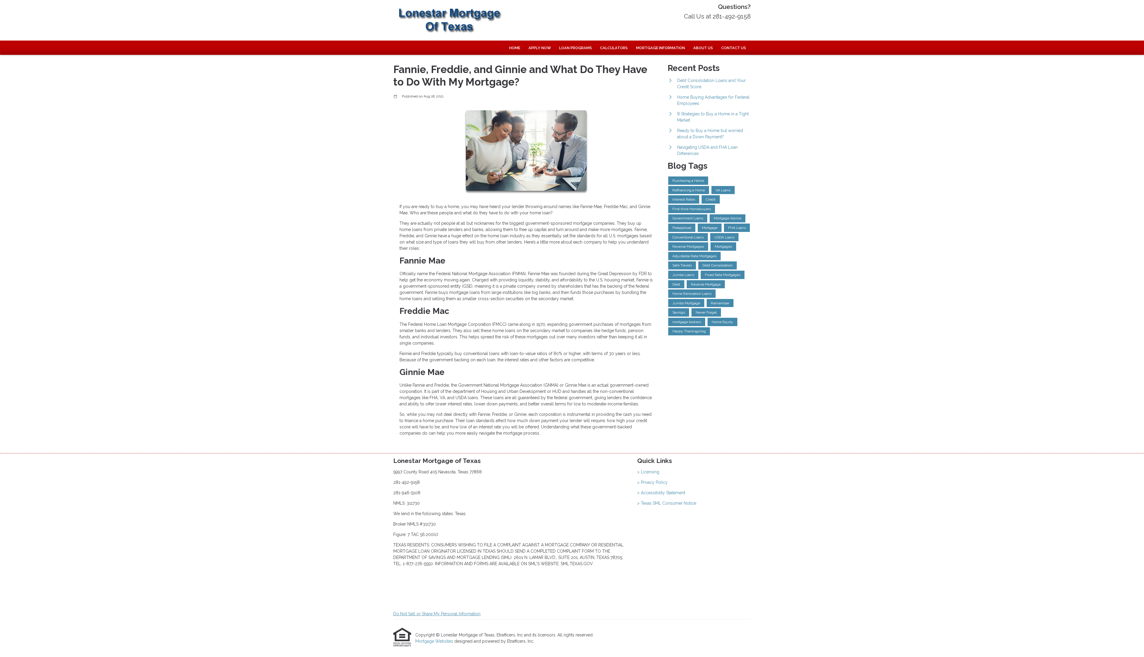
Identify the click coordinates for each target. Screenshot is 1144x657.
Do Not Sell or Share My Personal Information (437, 613)
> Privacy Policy (652, 482)
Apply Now (540, 48)
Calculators (614, 48)
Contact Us (733, 48)
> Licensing (648, 471)
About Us (703, 48)
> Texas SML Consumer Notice (666, 503)
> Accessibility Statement (661, 492)
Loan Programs (575, 48)
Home (514, 48)
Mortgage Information (660, 48)
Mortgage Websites (434, 641)
